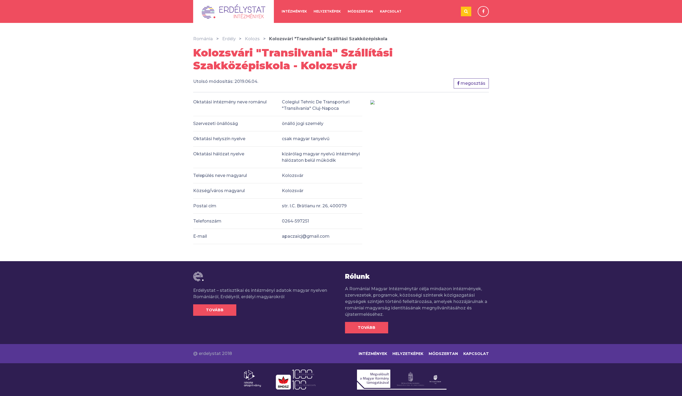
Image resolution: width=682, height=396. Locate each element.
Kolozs (252, 38)
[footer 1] (252, 378)
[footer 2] (295, 379)
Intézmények (294, 11)
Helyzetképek (327, 11)
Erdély (229, 38)
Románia (203, 38)
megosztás (472, 83)
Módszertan (360, 11)
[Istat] (233, 11)
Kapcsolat (390, 11)
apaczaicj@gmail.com (306, 236)
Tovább (215, 310)
